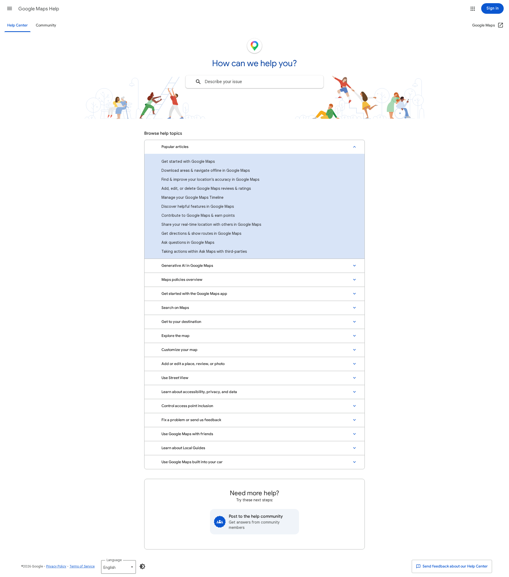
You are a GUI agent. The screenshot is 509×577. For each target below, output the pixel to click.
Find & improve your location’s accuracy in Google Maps (210, 179)
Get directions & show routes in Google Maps (201, 233)
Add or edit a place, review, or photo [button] (193, 364)
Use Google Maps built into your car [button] (192, 462)
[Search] (198, 81)
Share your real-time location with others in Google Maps (211, 224)
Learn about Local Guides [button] (183, 448)
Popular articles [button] (174, 147)
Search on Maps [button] (175, 307)
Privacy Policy (56, 566)
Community (46, 25)
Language (114, 560)
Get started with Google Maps (188, 161)
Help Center (17, 25)
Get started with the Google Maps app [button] (194, 293)
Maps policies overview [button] (181, 279)
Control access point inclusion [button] (187, 406)
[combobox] (254, 81)
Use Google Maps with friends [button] (187, 434)
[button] (9, 8)
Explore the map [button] (175, 335)
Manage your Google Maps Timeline (192, 197)
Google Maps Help (38, 9)
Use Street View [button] (174, 378)
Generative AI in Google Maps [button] (187, 265)
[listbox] (118, 567)
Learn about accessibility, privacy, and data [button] (199, 392)
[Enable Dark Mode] (142, 566)
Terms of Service (82, 566)
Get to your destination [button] (181, 321)
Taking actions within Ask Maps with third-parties (204, 251)
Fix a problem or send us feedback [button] (191, 420)
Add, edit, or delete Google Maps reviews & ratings (206, 188)
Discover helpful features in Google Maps (197, 206)
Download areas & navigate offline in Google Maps (205, 170)
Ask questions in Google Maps (187, 242)
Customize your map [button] (179, 350)
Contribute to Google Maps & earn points (198, 215)
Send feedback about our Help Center (455, 566)
